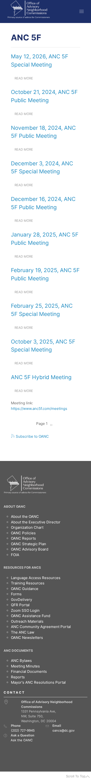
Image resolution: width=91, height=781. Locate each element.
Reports (18, 677)
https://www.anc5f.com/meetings (39, 408)
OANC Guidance (24, 588)
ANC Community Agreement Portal (41, 626)
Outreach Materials (27, 621)
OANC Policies (23, 533)
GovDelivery (21, 599)
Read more (26, 79)
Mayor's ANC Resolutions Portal (38, 682)
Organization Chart (27, 527)
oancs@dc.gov (63, 730)
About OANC (14, 506)
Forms (16, 594)
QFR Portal (20, 605)
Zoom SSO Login (25, 610)
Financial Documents (29, 671)
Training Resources (27, 583)
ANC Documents (18, 650)
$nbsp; (16, 48)
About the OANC (25, 516)
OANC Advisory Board (29, 549)
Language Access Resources (35, 577)
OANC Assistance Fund (30, 615)
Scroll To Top (75, 776)
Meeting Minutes (25, 666)
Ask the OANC (22, 740)
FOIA (15, 554)
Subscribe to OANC (32, 436)
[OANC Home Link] (28, 9)
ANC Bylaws (21, 660)
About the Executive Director (35, 522)
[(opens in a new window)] (5, 735)
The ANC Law (22, 632)
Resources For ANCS (22, 567)
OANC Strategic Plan (28, 544)
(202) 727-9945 (23, 730)
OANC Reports (23, 538)
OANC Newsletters (27, 637)
